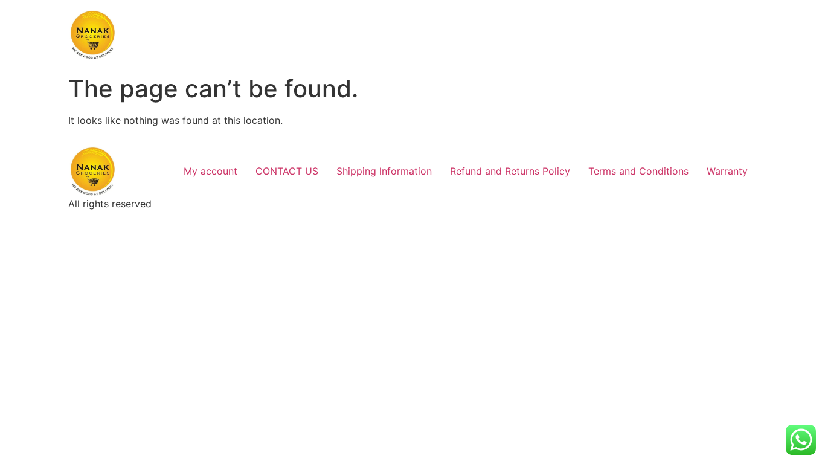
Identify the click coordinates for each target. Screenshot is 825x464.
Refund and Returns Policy (510, 171)
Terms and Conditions (638, 171)
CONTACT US (286, 171)
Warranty (727, 171)
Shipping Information (384, 171)
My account (210, 171)
